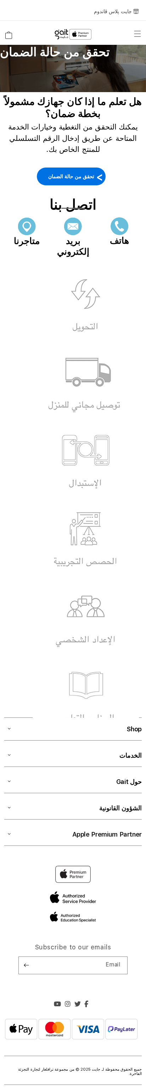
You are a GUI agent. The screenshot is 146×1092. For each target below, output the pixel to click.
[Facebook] (86, 1004)
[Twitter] (77, 1004)
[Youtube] (57, 1004)
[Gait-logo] (73, 34)
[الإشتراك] (26, 965)
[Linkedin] (68, 1004)
